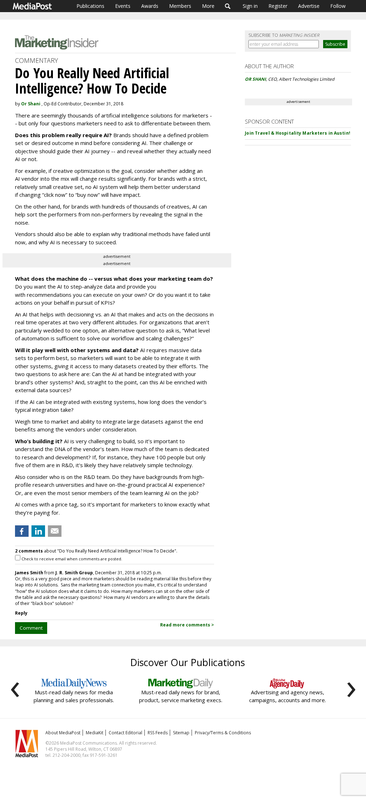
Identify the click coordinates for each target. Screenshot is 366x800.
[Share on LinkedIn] (38, 531)
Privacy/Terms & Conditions (223, 733)
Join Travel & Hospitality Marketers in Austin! (297, 133)
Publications (90, 5)
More (208, 5)
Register (277, 5)
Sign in (250, 5)
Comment (31, 628)
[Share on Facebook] (22, 531)
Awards (149, 5)
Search (228, 6)
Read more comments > (187, 625)
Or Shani (30, 104)
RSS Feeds (158, 733)
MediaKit (94, 733)
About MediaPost (62, 733)
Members (180, 5)
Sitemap (181, 733)
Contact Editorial (125, 733)
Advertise (309, 5)
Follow (338, 5)
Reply (21, 613)
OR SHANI (255, 79)
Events (122, 5)
